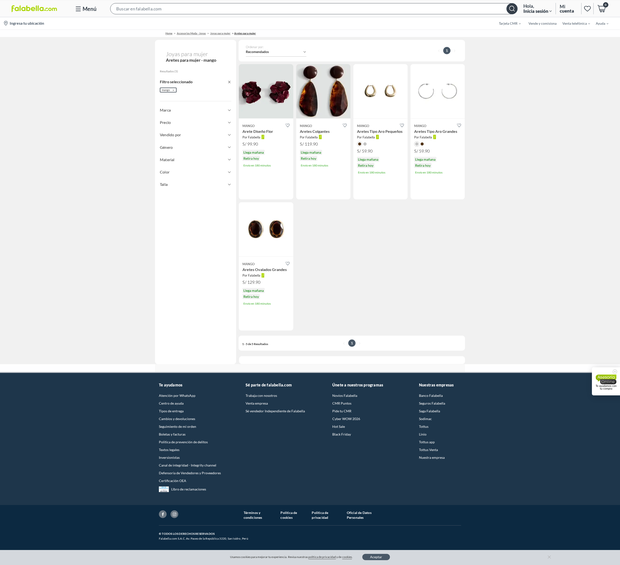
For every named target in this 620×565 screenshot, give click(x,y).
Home (168, 33)
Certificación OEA (172, 481)
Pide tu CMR (341, 411)
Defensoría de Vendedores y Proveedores (190, 473)
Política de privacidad (320, 515)
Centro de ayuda (171, 403)
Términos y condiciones (253, 515)
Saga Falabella (429, 411)
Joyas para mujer (220, 33)
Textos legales (169, 450)
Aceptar (376, 557)
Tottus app (427, 442)
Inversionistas (169, 457)
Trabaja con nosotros (261, 395)
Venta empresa (257, 403)
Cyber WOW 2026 (346, 419)
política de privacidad (322, 557)
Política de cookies (288, 515)
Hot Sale (338, 426)
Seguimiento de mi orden (177, 426)
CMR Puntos (341, 403)
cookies (347, 557)
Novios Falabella (344, 395)
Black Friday (341, 434)
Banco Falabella (431, 395)
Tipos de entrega (171, 411)
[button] (314, 8)
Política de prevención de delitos (183, 442)
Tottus (423, 426)
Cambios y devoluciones (177, 419)
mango (166, 90)
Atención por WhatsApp (177, 395)
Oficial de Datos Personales (359, 515)
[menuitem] (507, 23)
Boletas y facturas (172, 434)
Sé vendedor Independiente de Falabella (275, 411)
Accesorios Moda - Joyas (191, 33)
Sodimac (425, 419)
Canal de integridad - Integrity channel (187, 465)
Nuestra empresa (432, 457)
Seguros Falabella (432, 403)
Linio (422, 434)
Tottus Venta (428, 450)
